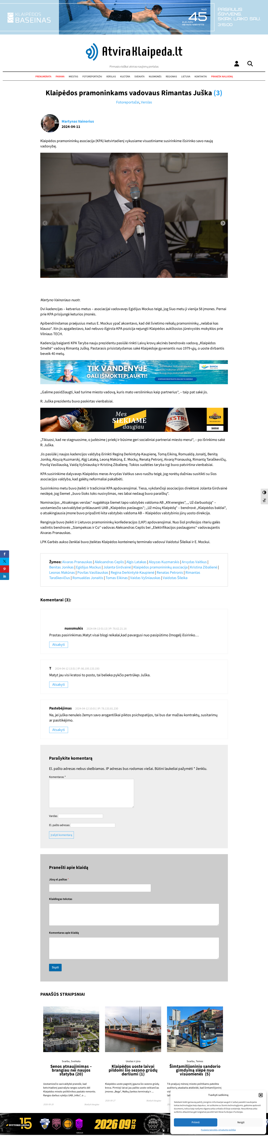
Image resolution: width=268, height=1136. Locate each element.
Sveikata (139, 76)
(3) (217, 93)
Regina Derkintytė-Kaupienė (132, 572)
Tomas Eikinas (117, 577)
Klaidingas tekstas (60, 899)
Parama (60, 76)
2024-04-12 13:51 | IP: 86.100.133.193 (77, 669)
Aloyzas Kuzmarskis (164, 562)
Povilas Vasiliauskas (92, 572)
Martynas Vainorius (78, 121)
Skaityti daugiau (91, 1104)
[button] (261, 1095)
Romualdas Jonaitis (87, 577)
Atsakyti (58, 644)
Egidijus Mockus (88, 567)
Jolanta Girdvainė (117, 567)
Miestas (73, 76)
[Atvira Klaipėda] (134, 60)
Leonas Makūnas (62, 572)
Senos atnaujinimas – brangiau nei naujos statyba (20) (71, 1070)
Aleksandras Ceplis (109, 562)
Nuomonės (155, 76)
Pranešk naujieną (222, 76)
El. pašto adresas (59, 825)
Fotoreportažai (92, 76)
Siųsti (55, 967)
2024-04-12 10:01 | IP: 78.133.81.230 (96, 709)
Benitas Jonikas (61, 567)
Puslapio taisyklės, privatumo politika (218, 1129)
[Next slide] (223, 223)
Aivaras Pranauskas (77, 562)
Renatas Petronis (170, 572)
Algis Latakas (136, 562)
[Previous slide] (45, 223)
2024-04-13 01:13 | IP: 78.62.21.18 (107, 629)
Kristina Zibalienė (203, 567)
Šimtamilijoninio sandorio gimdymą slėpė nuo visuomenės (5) (194, 1070)
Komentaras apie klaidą (64, 933)
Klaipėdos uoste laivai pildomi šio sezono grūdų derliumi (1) (133, 1070)
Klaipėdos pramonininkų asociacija (160, 567)
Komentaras (57, 777)
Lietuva (185, 76)
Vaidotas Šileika (175, 577)
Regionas (171, 76)
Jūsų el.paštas (59, 879)
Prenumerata (43, 76)
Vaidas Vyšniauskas (145, 577)
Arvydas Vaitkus (194, 562)
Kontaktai (201, 76)
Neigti (240, 1122)
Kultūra (125, 76)
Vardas (53, 816)
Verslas (111, 76)
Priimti (196, 1122)
